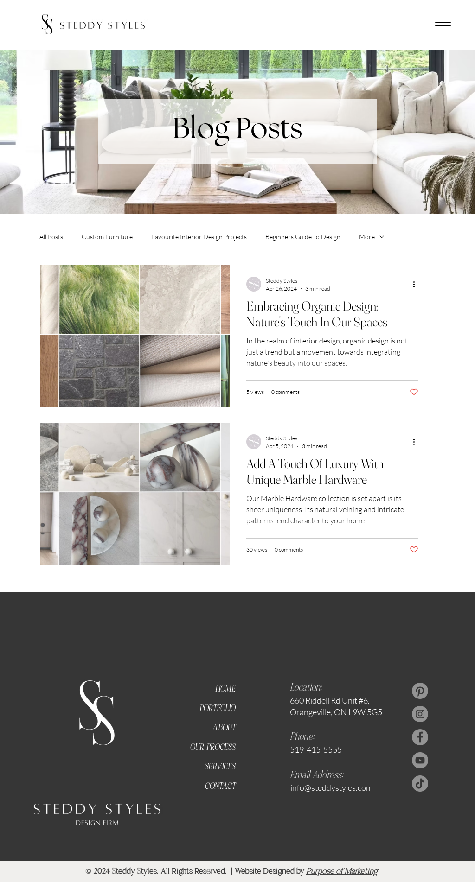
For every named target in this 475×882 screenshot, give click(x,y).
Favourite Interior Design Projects (199, 237)
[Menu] (443, 24)
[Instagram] (420, 714)
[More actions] (417, 284)
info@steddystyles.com (331, 787)
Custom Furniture (107, 237)
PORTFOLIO (217, 709)
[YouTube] (420, 760)
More (367, 237)
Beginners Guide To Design (302, 237)
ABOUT (223, 728)
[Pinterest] (420, 691)
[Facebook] (420, 737)
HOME (225, 689)
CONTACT (220, 786)
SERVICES (220, 767)
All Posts (51, 237)
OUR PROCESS (212, 747)
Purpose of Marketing (342, 871)
